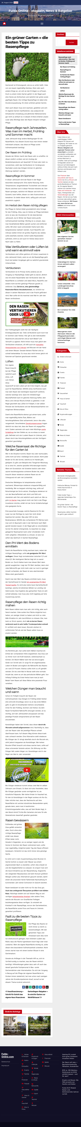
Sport (62, 451)
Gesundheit (61, 178)
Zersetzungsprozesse (34, 423)
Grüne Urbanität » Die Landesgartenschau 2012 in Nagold (66, 286)
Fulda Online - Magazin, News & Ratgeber (40, 11)
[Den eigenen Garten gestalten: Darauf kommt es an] (67, 227)
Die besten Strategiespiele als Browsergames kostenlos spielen (67, 478)
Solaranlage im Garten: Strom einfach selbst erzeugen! (67, 264)
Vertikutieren (65, 88)
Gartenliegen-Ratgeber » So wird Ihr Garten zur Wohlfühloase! (38, 994)
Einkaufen (63, 367)
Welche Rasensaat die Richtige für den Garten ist (67, 96)
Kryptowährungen (66, 414)
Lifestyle (63, 419)
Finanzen (63, 175)
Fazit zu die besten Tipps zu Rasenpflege (67, 123)
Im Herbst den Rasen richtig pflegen (67, 76)
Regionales (63, 430)
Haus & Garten (65, 398)
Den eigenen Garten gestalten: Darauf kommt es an (66, 239)
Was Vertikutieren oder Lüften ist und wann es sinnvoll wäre (67, 82)
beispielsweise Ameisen (21, 896)
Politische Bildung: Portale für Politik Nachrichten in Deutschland (67, 488)
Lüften (62, 91)
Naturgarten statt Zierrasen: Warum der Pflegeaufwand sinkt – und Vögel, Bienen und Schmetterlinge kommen (66, 337)
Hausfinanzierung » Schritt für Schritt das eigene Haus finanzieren (15, 994)
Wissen (71, 180)
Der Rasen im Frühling (67, 67)
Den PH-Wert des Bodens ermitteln (67, 103)
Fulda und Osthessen (65, 190)
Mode (62, 425)
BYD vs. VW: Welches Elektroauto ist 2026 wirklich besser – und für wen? (69, 1073)
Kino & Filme (64, 409)
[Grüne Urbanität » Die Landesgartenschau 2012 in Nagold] (67, 276)
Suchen (60, 34)
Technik (60, 182)
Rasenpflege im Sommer (65, 71)
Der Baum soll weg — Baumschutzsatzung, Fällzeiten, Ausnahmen (39, 1030)
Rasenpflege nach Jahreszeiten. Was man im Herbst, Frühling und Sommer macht (67, 60)
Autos (62, 362)
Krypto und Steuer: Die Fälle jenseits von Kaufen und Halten (70, 1082)
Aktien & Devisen (65, 357)
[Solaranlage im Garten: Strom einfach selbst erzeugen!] (67, 253)
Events (62, 372)
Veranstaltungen (63, 195)
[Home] (4, 23)
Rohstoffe (63, 440)
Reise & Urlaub (65, 435)
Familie (62, 378)
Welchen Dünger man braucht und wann (66, 114)
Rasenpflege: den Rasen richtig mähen (67, 108)
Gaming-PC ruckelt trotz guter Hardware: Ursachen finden (70, 1056)
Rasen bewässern (65, 118)
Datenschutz (5, 1061)
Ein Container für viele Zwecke (66, 311)
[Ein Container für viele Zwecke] (67, 300)
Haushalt (63, 404)
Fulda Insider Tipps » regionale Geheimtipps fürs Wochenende (67, 497)
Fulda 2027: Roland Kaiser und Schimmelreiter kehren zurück (70, 1091)
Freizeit (62, 388)
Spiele (62, 446)
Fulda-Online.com (7, 1055)
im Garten (13, 500)
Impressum (5, 1065)
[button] (48, 1025)
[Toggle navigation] (42, 23)
